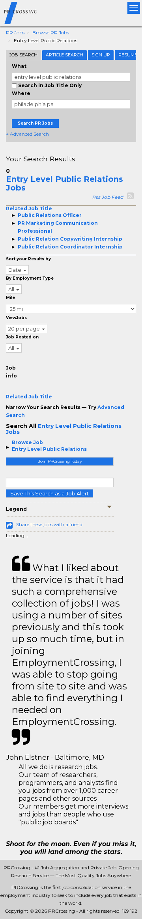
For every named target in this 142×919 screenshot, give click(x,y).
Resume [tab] (127, 55)
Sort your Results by (28, 259)
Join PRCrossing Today (60, 461)
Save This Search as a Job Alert (49, 493)
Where (21, 93)
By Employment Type (30, 278)
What (19, 66)
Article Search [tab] (64, 55)
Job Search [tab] (23, 55)
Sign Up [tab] (101, 55)
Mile (10, 297)
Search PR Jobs (35, 123)
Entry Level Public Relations (49, 449)
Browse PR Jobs (50, 32)
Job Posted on (22, 337)
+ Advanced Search (27, 134)
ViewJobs (16, 317)
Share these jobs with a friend (49, 524)
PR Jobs (15, 32)
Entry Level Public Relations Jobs (64, 183)
